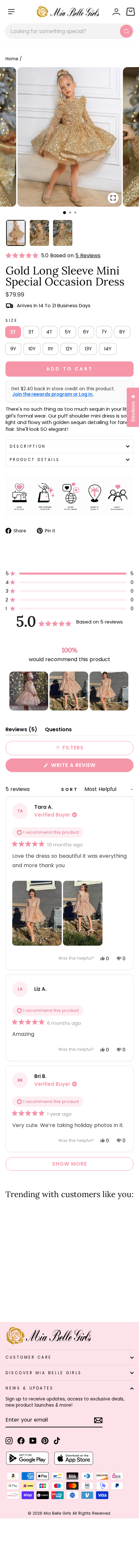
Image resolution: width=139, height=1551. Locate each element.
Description (28, 446)
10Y (32, 348)
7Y (104, 332)
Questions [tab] (58, 730)
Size (11, 320)
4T (49, 332)
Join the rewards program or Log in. (52, 394)
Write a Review (86, 766)
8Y (122, 332)
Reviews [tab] (21, 730)
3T (31, 332)
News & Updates (29, 1388)
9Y (13, 348)
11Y (50, 348)
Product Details (35, 459)
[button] (23, 255)
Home (11, 59)
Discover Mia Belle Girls (43, 1372)
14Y (108, 348)
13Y (88, 348)
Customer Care (28, 1357)
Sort (70, 789)
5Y (68, 332)
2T (13, 332)
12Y (69, 348)
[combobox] (69, 31)
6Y (86, 332)
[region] (69, 691)
